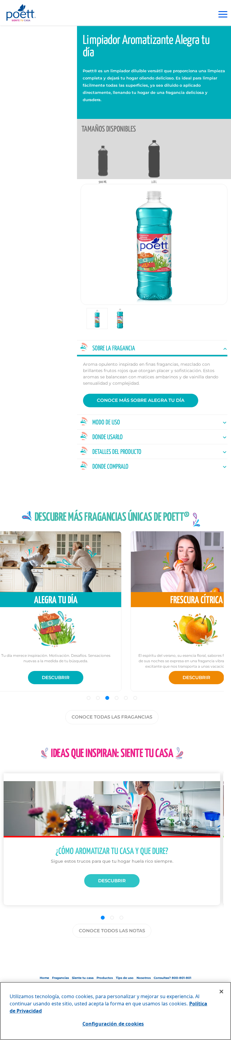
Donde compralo (110, 467)
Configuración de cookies (113, 1023)
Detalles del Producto (116, 452)
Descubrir (55, 677)
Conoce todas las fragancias (112, 717)
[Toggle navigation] (223, 14)
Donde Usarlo (107, 437)
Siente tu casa (83, 978)
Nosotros (144, 978)
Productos (105, 978)
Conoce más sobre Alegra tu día (140, 400)
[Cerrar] (221, 991)
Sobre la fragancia (113, 348)
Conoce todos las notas (112, 930)
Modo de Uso (106, 422)
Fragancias (60, 978)
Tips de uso (125, 978)
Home (44, 978)
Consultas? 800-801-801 (172, 978)
